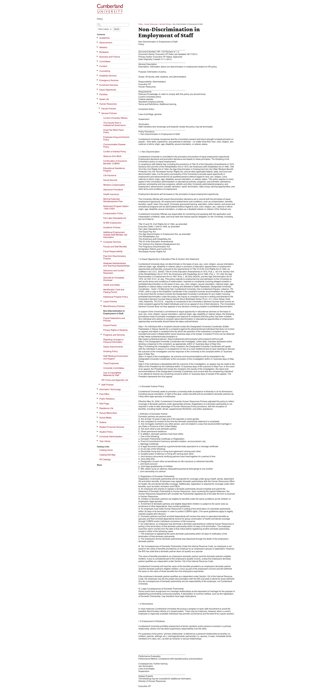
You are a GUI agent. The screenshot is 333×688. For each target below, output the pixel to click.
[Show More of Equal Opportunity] (97, 89)
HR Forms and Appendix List (114, 379)
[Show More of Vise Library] (97, 440)
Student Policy (106, 431)
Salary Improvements (113, 346)
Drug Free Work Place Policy (113, 131)
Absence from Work (112, 156)
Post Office (104, 393)
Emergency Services (109, 80)
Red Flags (104, 403)
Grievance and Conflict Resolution (113, 271)
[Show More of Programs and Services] (101, 334)
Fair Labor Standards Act (114, 217)
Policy (140, 24)
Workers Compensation (114, 184)
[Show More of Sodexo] (97, 421)
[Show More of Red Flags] (97, 403)
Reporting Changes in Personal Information (113, 340)
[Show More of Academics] (97, 37)
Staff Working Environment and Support (115, 357)
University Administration (110, 436)
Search (116, 29)
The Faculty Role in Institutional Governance (114, 124)
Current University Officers (115, 117)
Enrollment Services (108, 84)
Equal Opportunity (107, 89)
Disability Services (108, 75)
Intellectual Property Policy (115, 296)
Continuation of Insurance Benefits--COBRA (115, 162)
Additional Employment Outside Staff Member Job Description (115, 235)
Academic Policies (111, 227)
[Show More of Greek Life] (97, 98)
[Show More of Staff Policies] (99, 384)
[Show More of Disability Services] (97, 75)
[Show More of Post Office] (97, 393)
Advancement (105, 42)
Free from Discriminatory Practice (114, 257)
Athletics (103, 47)
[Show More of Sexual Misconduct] (97, 412)
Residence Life (106, 408)
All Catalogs (105, 459)
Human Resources (108, 103)
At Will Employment (112, 222)
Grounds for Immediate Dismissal (113, 279)
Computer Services (112, 241)
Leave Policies (110, 301)
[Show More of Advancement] (97, 42)
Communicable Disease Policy (114, 145)
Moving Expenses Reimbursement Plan (113, 200)
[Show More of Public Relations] (97, 398)
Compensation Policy (113, 213)
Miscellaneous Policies (114, 306)
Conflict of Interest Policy (114, 151)
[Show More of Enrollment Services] (97, 84)
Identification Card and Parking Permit (113, 290)
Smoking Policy (110, 351)
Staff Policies (107, 384)
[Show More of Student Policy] (97, 431)
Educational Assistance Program (114, 169)
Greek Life (104, 99)
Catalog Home (106, 449)
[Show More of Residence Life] (97, 407)
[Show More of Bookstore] (97, 51)
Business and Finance (109, 56)
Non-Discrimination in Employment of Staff (114, 312)
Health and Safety (111, 284)
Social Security (110, 179)
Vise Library (104, 441)
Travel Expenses (111, 363)
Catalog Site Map (107, 454)
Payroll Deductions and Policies (114, 319)
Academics (104, 37)
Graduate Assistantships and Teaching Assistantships (116, 264)
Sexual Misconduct (108, 412)
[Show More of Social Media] (97, 417)
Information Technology (110, 389)
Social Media (105, 417)
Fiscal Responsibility (113, 251)
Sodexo (103, 422)
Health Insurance (111, 194)
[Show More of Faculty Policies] (99, 108)
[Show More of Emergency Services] (97, 79)
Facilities (103, 94)
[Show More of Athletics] (97, 47)
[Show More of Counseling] (97, 70)
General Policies (109, 113)
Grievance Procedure (113, 189)
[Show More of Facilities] (97, 94)
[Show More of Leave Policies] (101, 301)
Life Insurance (109, 175)
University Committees (113, 367)
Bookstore (104, 52)
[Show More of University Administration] (97, 436)
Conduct (103, 66)
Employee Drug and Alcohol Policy (116, 138)
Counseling (104, 70)
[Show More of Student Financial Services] (97, 426)
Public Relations (107, 398)
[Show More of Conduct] (97, 65)
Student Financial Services (111, 426)
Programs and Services (114, 334)
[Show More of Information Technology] (97, 388)
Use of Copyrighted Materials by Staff (112, 374)
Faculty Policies (108, 108)
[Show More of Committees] (97, 61)
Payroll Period (109, 325)
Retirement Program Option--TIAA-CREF (116, 207)
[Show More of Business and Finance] (97, 56)
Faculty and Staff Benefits (115, 246)
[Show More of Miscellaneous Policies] (101, 305)
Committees (104, 61)
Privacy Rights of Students (115, 329)
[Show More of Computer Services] (101, 241)
